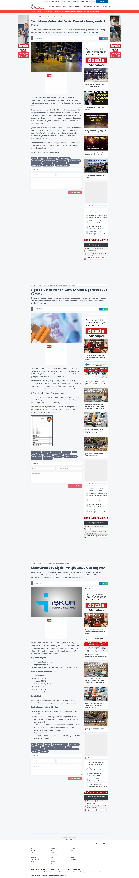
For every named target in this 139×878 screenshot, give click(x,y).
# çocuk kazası (53, 158)
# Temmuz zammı (36, 459)
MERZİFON (78, 7)
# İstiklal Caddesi (36, 165)
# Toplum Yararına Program (60, 744)
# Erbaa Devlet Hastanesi (62, 165)
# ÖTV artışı (46, 452)
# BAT (74, 452)
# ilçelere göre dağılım (72, 749)
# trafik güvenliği (63, 160)
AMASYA (71, 7)
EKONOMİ (58, 7)
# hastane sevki (47, 163)
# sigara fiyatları (56, 452)
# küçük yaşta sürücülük (49, 160)
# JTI (33, 454)
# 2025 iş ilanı (44, 751)
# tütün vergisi (47, 459)
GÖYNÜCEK (104, 7)
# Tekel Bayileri (48, 456)
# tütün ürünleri (65, 454)
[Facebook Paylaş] (100, 38)
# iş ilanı (69, 746)
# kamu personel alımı (37, 749)
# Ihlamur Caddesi (48, 165)
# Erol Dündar (58, 456)
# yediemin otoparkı (75, 160)
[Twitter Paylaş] (103, 38)
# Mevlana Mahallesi (73, 163)
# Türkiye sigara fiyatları (70, 456)
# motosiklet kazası (64, 158)
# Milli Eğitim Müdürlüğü (47, 746)
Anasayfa (33, 17)
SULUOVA (96, 7)
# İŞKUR (40, 744)
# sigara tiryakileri (36, 456)
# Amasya (47, 744)
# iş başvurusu (60, 746)
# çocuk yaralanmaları (59, 163)
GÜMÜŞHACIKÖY (87, 7)
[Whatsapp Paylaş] (106, 38)
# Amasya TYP (60, 749)
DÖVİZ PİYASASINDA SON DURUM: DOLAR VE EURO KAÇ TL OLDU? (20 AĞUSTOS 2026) (70, 11)
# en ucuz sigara (42, 454)
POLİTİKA (51, 7)
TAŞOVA (64, 7)
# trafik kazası (42, 158)
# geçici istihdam (74, 744)
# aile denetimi (36, 163)
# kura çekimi (35, 746)
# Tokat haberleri (36, 160)
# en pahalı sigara (53, 454)
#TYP (33, 744)
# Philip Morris (66, 452)
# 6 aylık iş (34, 751)
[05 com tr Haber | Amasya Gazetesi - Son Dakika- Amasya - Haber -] (38, 6)
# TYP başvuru (49, 749)
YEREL (39, 17)
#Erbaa (34, 158)
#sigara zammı (36, 452)
